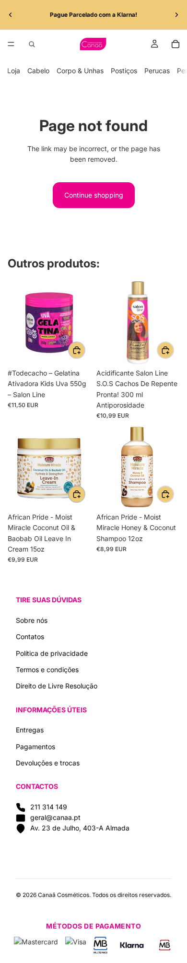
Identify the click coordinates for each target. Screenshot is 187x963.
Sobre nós (31, 620)
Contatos (30, 636)
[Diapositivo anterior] (10, 14)
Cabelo (38, 70)
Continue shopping (93, 195)
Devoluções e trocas (48, 763)
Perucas (157, 70)
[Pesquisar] (31, 44)
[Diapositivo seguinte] (176, 14)
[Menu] (11, 44)
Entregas (30, 730)
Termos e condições (47, 669)
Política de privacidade (52, 653)
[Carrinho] (175, 44)
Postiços (124, 70)
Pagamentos (35, 746)
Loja (13, 70)
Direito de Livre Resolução (56, 686)
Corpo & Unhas (80, 70)
